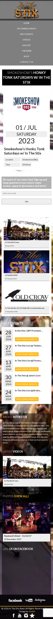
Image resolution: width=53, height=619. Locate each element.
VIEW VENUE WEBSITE (26, 339)
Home (27, 23)
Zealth (32, 611)
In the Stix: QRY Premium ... (29, 330)
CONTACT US (26, 62)
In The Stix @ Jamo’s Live (28, 375)
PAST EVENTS (26, 34)
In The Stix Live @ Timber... (29, 345)
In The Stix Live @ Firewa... (28, 360)
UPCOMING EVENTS (26, 28)
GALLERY (26, 45)
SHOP (26, 56)
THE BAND (27, 51)
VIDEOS (26, 39)
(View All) (21, 496)
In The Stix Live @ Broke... (28, 390)
